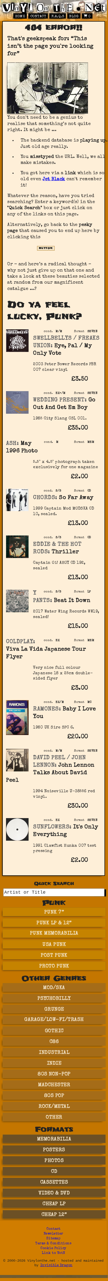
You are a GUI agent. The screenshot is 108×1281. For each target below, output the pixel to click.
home (20, 16)
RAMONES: (47, 709)
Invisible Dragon (56, 1265)
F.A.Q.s (57, 16)
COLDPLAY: (20, 642)
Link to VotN (53, 1253)
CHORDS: (45, 498)
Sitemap (53, 1238)
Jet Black (54, 179)
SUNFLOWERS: (52, 827)
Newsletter (53, 1234)
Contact (38, 16)
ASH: (12, 444)
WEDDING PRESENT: (60, 400)
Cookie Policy (53, 1248)
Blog (73, 16)
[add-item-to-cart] (95, 380)
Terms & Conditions (53, 1243)
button (46, 248)
